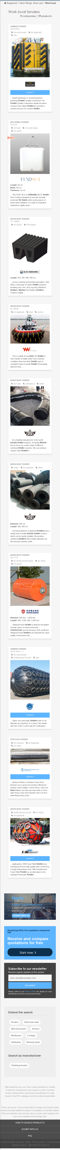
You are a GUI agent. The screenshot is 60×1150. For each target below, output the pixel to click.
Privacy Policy (30, 991)
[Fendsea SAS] (30, 178)
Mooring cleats (33, 1042)
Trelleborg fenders (19, 1065)
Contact (30, 92)
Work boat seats (31, 1022)
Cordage (31, 1035)
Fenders (14, 1022)
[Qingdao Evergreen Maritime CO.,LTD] (30, 706)
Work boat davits (18, 1029)
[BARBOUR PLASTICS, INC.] (30, 769)
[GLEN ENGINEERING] (30, 271)
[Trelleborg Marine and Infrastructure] (30, 83)
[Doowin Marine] (30, 611)
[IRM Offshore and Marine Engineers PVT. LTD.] (30, 850)
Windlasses (16, 1035)
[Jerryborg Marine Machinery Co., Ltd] (30, 432)
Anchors (35, 1029)
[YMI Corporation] (30, 349)
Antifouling (16, 1042)
